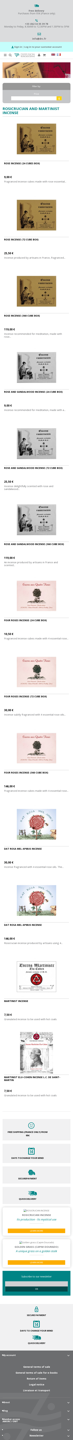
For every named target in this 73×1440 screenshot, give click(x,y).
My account (9, 1355)
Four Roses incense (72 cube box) (25, 696)
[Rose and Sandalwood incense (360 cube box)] (36, 520)
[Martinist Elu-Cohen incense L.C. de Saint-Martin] (36, 1053)
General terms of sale (36, 1366)
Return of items (36, 1378)
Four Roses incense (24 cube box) (25, 620)
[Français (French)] (59, 54)
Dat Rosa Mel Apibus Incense (23, 848)
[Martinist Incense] (36, 977)
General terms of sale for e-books (37, 1372)
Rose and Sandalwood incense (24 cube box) (33, 391)
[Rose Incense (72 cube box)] (36, 215)
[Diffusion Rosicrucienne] (24, 55)
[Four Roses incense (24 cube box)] (36, 596)
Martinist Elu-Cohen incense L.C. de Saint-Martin (32, 1079)
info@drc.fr (39, 38)
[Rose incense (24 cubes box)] (36, 139)
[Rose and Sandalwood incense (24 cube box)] (36, 367)
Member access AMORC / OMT (11, 1420)
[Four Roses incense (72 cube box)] (36, 672)
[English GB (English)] (53, 54)
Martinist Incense (16, 1001)
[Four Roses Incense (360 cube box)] (36, 748)
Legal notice (36, 1384)
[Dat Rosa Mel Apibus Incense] (36, 824)
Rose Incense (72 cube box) (21, 239)
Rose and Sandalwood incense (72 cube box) (33, 468)
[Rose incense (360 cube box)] (36, 291)
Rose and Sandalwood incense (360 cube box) (34, 544)
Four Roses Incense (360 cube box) (26, 772)
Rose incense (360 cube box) (22, 315)
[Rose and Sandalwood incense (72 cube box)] (36, 443)
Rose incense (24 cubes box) (22, 163)
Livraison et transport (36, 1390)
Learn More (36, 1230)
